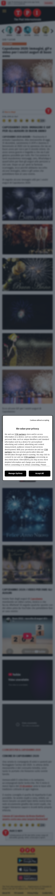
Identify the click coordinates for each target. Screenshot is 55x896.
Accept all (39, 473)
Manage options (15, 473)
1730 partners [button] (20, 434)
